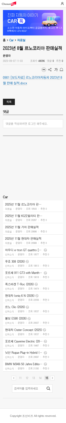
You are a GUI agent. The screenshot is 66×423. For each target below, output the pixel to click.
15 (46, 378)
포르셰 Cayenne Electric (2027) (24, 341)
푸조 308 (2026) (15, 261)
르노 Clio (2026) (15, 307)
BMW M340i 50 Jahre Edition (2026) (24, 364)
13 (33, 378)
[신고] (61, 69)
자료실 (21, 40)
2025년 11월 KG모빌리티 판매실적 (24, 216)
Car (11, 40)
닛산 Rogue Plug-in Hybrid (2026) (24, 352)
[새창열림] (11, 3)
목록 (9, 102)
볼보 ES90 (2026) (16, 318)
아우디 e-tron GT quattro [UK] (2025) (24, 250)
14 (40, 378)
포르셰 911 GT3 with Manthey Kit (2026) (24, 273)
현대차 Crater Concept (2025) (23, 330)
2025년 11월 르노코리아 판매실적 (24, 204)
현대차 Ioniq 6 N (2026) (20, 296)
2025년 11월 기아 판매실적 (22, 227)
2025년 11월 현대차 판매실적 (23, 238)
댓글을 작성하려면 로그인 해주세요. (27, 123)
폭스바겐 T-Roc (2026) (19, 284)
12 (27, 378)
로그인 (62, 3)
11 (20, 378)
